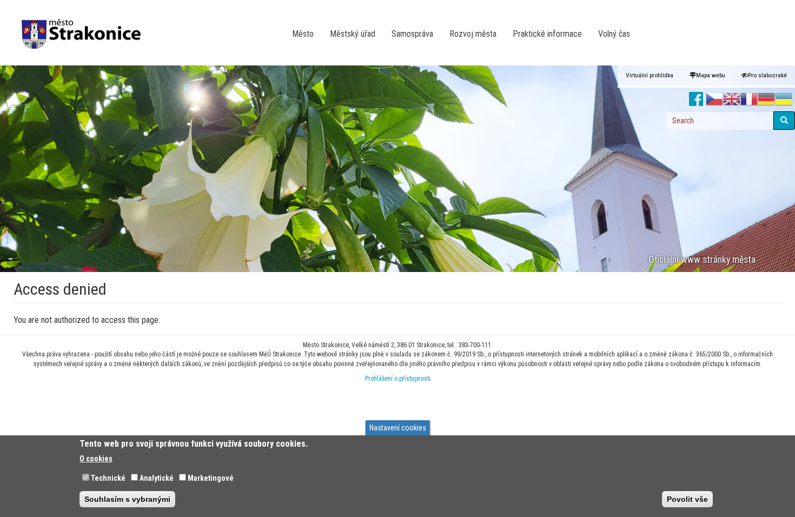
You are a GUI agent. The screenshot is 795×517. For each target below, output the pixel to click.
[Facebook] (696, 99)
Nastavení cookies (397, 427)
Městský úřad (352, 34)
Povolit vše (687, 498)
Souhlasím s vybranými (127, 498)
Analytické (157, 477)
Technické (108, 477)
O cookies (96, 458)
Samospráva (412, 34)
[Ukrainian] (783, 99)
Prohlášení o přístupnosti (397, 378)
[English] (731, 99)
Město (303, 34)
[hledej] (784, 120)
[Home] (85, 26)
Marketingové (211, 477)
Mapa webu (710, 75)
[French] (749, 99)
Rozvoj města (472, 34)
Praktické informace (547, 34)
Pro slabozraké (767, 75)
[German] (766, 99)
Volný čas (614, 34)
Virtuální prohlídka (649, 75)
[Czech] (714, 99)
